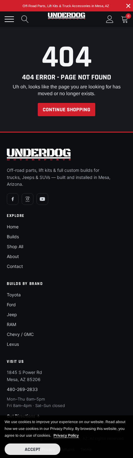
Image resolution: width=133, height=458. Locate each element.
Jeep (12, 314)
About (13, 256)
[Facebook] (13, 199)
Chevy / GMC (20, 334)
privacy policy (66, 435)
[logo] (66, 16)
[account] (110, 19)
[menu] (9, 19)
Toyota (14, 294)
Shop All (15, 246)
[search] (25, 19)
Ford (11, 304)
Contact (15, 266)
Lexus (13, 344)
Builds (13, 236)
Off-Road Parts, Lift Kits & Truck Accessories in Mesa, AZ (66, 6)
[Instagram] (27, 199)
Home (13, 226)
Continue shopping (66, 109)
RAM (11, 324)
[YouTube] (42, 199)
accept (32, 449)
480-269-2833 (22, 389)
